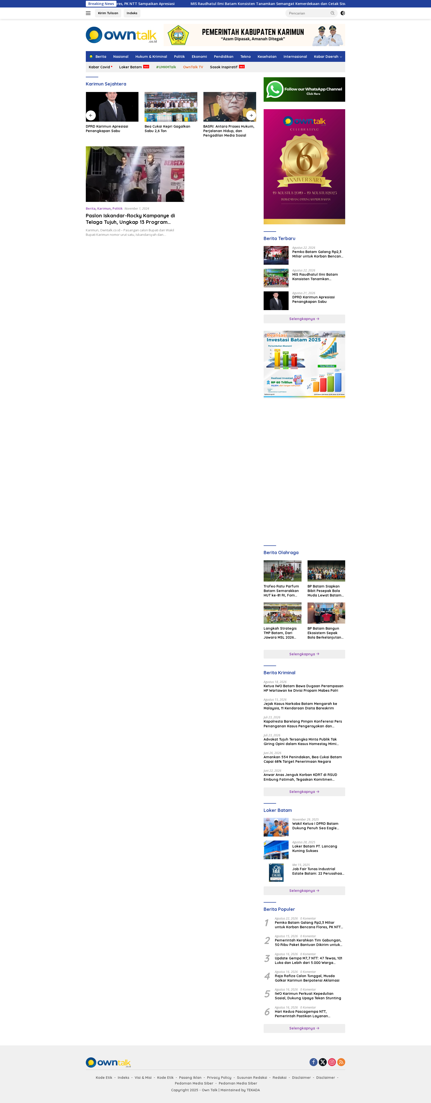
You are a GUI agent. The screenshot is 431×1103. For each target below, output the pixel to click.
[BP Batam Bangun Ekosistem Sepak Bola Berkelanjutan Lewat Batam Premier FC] (326, 613)
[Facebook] (314, 1062)
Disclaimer (301, 1077)
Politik (179, 56)
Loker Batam (130, 67)
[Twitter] (323, 1062)
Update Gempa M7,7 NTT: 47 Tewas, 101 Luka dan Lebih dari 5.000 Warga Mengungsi (308, 960)
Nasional (120, 56)
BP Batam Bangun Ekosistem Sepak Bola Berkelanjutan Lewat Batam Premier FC (324, 633)
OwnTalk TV (193, 67)
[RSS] (341, 1062)
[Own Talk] (121, 34)
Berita (91, 208)
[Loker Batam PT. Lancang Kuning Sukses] (276, 850)
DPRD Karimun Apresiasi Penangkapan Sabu (107, 128)
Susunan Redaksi (252, 1077)
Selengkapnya (302, 319)
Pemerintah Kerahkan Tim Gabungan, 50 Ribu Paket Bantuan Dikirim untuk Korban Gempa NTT (308, 942)
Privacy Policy (219, 1077)
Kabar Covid (99, 67)
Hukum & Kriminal (151, 56)
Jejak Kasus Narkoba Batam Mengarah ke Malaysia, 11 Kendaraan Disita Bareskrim (300, 705)
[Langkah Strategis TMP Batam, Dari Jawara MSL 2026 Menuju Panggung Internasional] (282, 613)
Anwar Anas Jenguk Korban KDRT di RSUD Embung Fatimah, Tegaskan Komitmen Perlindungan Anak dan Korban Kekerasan (301, 776)
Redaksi (280, 1077)
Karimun (104, 208)
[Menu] (89, 13)
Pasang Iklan (190, 1077)
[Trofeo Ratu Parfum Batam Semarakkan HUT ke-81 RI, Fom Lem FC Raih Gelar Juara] (282, 571)
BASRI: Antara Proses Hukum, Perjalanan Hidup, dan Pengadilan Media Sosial (228, 131)
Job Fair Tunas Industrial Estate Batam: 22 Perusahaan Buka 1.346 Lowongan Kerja (318, 871)
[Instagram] (332, 1062)
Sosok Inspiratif (224, 67)
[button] (333, 13)
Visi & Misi (143, 1077)
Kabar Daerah (326, 56)
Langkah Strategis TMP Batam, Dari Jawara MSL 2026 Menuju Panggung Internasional (280, 633)
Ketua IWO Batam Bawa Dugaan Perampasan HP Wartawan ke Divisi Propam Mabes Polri (303, 688)
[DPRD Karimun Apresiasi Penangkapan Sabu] (112, 107)
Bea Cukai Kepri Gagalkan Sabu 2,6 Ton (167, 128)
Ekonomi (199, 56)
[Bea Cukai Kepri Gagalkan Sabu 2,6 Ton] (171, 107)
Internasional (295, 56)
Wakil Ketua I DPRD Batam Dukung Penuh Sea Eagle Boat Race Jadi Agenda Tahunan (315, 825)
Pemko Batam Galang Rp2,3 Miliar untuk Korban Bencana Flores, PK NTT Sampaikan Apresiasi (317, 254)
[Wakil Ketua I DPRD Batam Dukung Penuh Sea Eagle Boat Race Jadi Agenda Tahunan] (276, 827)
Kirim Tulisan (108, 13)
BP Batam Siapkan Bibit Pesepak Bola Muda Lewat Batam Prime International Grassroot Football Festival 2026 (325, 591)
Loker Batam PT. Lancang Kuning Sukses (314, 848)
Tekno (245, 56)
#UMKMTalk (166, 67)
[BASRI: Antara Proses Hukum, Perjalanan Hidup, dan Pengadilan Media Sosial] (229, 107)
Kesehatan (267, 56)
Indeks (132, 13)
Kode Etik (104, 1077)
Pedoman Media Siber (194, 1083)
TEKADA (253, 1090)
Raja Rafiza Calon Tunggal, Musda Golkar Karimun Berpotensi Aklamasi (307, 978)
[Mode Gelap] (342, 13)
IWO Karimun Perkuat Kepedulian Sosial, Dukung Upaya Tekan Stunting (308, 995)
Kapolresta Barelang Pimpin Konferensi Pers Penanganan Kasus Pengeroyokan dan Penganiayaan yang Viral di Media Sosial (303, 723)
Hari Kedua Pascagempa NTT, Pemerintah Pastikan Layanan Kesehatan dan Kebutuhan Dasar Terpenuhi (304, 1013)
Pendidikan (223, 56)
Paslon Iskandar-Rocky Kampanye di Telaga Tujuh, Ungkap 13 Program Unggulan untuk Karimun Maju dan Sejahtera (130, 225)
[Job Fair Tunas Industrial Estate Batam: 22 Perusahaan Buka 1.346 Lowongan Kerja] (276, 872)
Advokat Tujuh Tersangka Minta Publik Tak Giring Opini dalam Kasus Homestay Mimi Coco (300, 741)
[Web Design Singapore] (304, 166)
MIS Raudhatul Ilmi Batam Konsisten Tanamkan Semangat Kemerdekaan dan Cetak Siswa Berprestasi (244, 3)
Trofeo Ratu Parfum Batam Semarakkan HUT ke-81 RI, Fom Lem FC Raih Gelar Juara (281, 591)
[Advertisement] (304, 437)
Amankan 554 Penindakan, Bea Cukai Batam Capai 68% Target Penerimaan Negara (303, 759)
